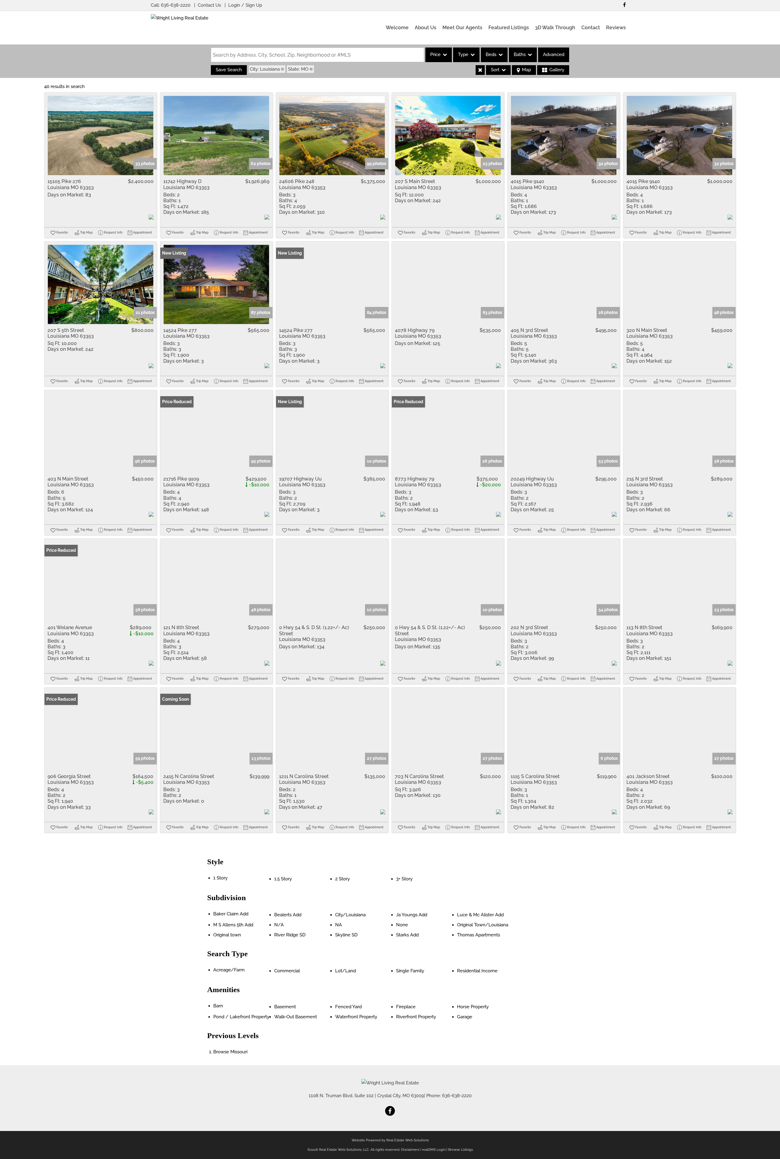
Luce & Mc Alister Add (480, 915)
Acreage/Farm (229, 970)
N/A (279, 925)
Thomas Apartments (478, 935)
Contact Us (209, 5)
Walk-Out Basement (295, 1017)
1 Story (220, 878)
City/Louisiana (350, 915)
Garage (464, 1017)
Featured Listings (508, 27)
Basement (285, 1006)
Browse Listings (460, 1150)
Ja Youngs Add (411, 915)
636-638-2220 (175, 5)
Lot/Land (345, 971)
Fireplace (406, 1006)
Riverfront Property (416, 1017)
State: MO (298, 69)
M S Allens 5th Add (233, 925)
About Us (425, 27)
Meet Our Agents (462, 27)
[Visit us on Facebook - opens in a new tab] (624, 4)
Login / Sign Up (245, 5)
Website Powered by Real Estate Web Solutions (390, 1140)
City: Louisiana (265, 69)
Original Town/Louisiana (482, 925)
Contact (590, 27)
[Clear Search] (480, 70)
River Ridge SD (290, 935)
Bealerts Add (287, 915)
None (402, 925)
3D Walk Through (555, 27)
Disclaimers (410, 1150)
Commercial (287, 971)
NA (338, 925)
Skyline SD (346, 935)
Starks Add (407, 935)
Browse (230, 1052)
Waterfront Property (356, 1017)
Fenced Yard (348, 1006)
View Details (100, 135)
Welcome (397, 27)
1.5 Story (283, 879)
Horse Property (473, 1006)
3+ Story (404, 879)
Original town (227, 935)
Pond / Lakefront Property (241, 1017)
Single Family (410, 971)
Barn (218, 1006)
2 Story (342, 879)
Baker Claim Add (230, 914)
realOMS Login (433, 1150)
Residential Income (477, 971)
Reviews (616, 27)
